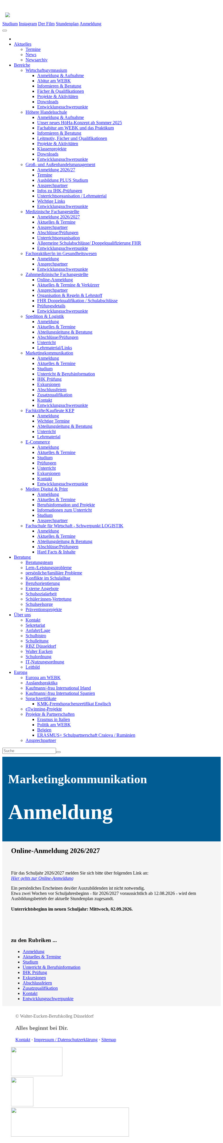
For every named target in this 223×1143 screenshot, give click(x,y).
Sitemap (108, 1039)
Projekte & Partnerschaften (50, 714)
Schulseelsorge (39, 604)
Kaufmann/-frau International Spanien (60, 693)
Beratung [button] (22, 557)
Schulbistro (36, 635)
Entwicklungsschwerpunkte (62, 106)
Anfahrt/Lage (38, 630)
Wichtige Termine (53, 421)
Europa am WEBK (43, 677)
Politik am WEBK (54, 724)
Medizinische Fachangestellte (52, 211)
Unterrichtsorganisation (58, 237)
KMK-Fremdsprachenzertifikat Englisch (74, 703)
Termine (33, 49)
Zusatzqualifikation (54, 394)
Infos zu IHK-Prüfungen (59, 190)
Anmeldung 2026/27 (56, 169)
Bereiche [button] (22, 65)
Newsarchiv (37, 59)
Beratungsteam (39, 562)
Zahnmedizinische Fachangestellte (57, 274)
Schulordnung (38, 656)
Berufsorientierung (43, 583)
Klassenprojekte (51, 148)
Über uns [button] (22, 614)
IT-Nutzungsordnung (45, 661)
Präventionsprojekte (44, 609)
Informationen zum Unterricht (64, 510)
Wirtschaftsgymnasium (46, 70)
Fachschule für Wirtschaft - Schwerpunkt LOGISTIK (74, 525)
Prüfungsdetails (51, 305)
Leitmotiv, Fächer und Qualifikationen (72, 138)
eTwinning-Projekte (44, 708)
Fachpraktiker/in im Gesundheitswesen (61, 253)
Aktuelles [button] (22, 44)
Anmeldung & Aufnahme (60, 75)
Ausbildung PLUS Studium (62, 180)
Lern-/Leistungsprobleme (49, 567)
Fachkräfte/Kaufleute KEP (50, 410)
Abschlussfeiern (51, 389)
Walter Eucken (39, 651)
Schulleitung (37, 640)
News (31, 54)
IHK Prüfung (49, 379)
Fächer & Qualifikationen (60, 91)
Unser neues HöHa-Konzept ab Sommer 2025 (79, 122)
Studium (10, 23)
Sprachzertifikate (41, 698)
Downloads (47, 101)
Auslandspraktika (41, 682)
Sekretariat (35, 625)
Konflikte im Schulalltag (48, 578)
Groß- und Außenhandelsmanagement (60, 164)
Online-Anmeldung (55, 279)
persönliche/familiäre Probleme (54, 572)
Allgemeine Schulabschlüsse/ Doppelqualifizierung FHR (89, 243)
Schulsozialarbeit (41, 593)
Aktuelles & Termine (56, 222)
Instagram (28, 23)
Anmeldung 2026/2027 (58, 216)
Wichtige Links (51, 201)
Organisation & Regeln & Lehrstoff (69, 295)
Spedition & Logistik (45, 316)
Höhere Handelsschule (46, 112)
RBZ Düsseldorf (41, 646)
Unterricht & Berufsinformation (66, 373)
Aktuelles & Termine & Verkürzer (68, 284)
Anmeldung (90, 23)
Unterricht (46, 342)
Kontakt (44, 400)
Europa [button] (20, 672)
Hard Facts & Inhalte (56, 551)
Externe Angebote (42, 588)
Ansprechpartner (52, 185)
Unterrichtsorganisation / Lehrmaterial (72, 195)
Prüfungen (46, 462)
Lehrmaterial (48, 436)
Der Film (46, 23)
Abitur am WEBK (54, 80)
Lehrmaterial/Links (54, 347)
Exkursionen (48, 384)
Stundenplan (67, 23)
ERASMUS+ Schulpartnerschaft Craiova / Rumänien (86, 735)
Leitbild (33, 667)
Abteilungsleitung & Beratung (64, 332)
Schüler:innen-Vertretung (48, 599)
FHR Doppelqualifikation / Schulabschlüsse (77, 300)
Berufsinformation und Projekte (66, 504)
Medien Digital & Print (47, 489)
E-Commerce (38, 441)
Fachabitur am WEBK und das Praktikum (75, 127)
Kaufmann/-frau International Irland (58, 688)
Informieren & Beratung (59, 85)
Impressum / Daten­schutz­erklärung (66, 1039)
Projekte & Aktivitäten (57, 96)
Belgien (44, 729)
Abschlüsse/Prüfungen (57, 232)
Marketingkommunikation (49, 352)
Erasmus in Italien (53, 719)
